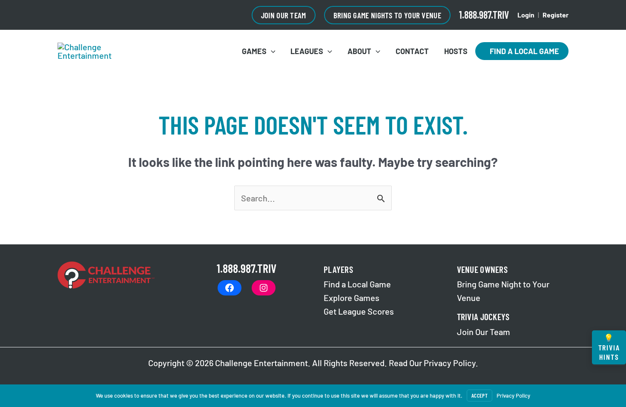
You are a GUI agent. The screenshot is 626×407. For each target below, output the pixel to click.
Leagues (306, 51)
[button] (284, 15)
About (359, 51)
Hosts (456, 51)
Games (254, 51)
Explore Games (351, 297)
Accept (479, 395)
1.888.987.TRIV (484, 15)
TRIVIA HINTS (609, 347)
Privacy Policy (450, 363)
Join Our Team (483, 332)
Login (525, 15)
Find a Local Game (522, 51)
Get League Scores (359, 311)
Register (556, 15)
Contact (412, 51)
